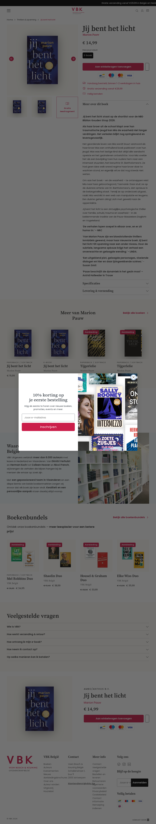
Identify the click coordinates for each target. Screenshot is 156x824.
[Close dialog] (133, 377)
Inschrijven (48, 427)
